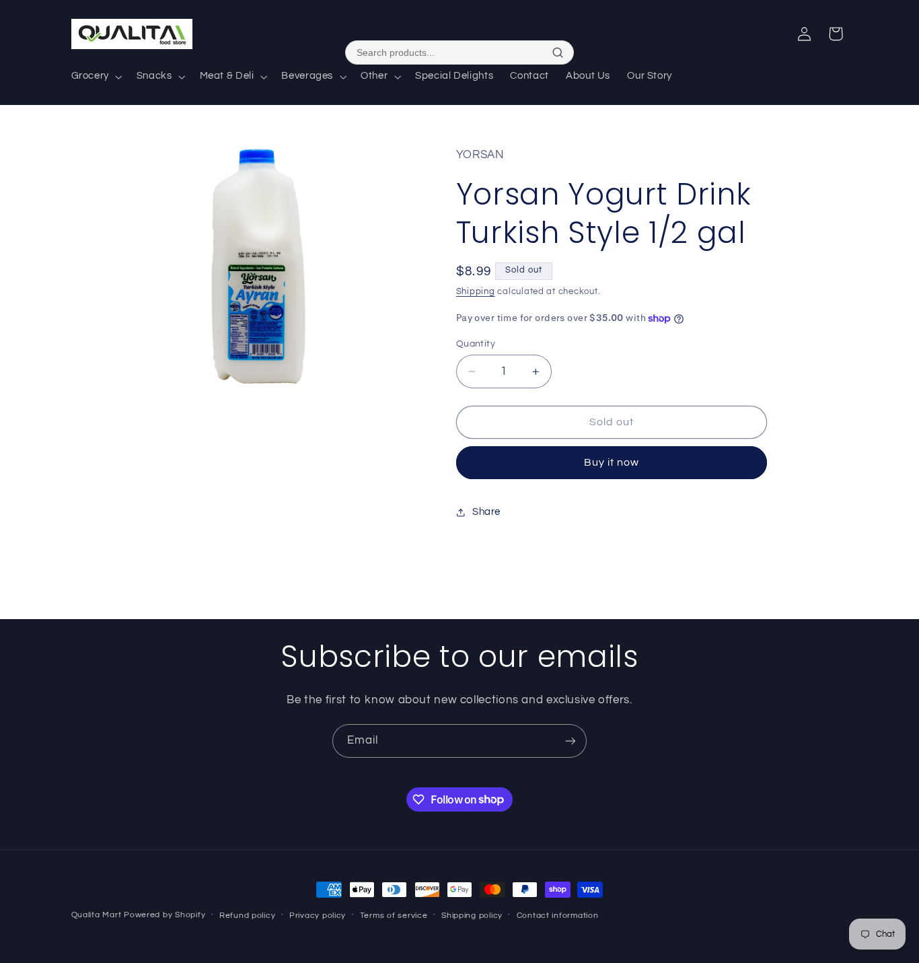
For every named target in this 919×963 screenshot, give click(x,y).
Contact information (558, 915)
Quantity (475, 344)
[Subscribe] (570, 740)
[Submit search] (557, 52)
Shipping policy (472, 915)
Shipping (475, 291)
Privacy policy (317, 915)
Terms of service (394, 915)
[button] (95, 77)
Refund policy (247, 915)
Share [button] (486, 512)
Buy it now (612, 462)
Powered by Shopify (164, 915)
